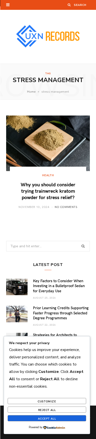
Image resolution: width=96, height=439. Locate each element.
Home (31, 92)
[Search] (69, 4)
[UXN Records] (48, 36)
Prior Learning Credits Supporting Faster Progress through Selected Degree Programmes (61, 312)
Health (48, 175)
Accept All (47, 418)
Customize (47, 401)
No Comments (66, 207)
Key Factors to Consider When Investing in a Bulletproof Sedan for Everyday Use (59, 285)
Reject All (47, 410)
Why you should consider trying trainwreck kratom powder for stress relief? (48, 190)
